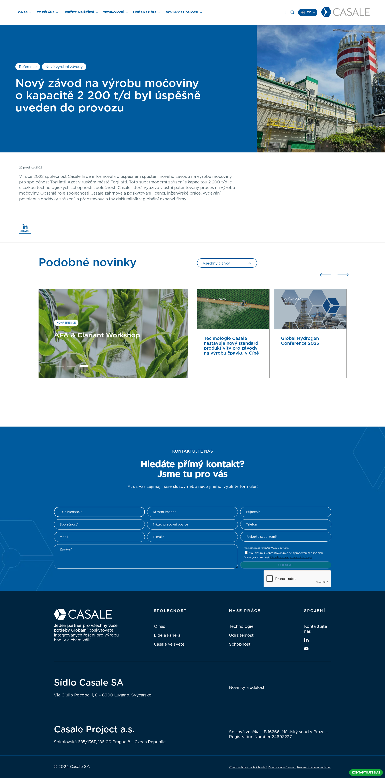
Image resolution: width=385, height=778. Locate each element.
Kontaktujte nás (315, 629)
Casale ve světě (169, 644)
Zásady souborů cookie (282, 767)
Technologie (241, 626)
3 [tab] (84, 367)
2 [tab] (71, 367)
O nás (159, 626)
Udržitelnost (241, 635)
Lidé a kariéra (167, 635)
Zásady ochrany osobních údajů (291, 557)
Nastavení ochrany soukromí (314, 767)
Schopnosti (240, 644)
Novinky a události (247, 687)
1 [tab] (59, 367)
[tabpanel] (113, 333)
